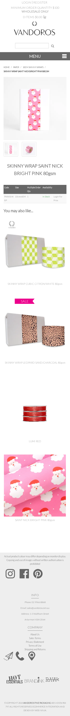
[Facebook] (24, 573)
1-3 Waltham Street (39, 613)
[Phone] (20, 655)
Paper (16, 67)
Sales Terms (35, 638)
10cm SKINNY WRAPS (33, 67)
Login (26, 2)
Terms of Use (35, 645)
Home (7, 67)
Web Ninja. (40, 710)
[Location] (31, 655)
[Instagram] (10, 573)
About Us (35, 634)
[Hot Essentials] (15, 679)
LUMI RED (35, 441)
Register (40, 2)
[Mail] (8, 655)
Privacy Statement (35, 641)
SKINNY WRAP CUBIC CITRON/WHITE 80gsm (35, 283)
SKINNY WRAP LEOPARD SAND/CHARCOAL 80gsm (35, 362)
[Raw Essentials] (52, 678)
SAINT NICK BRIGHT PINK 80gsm (35, 520)
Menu (35, 56)
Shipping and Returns (35, 649)
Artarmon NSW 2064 (35, 619)
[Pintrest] (38, 573)
